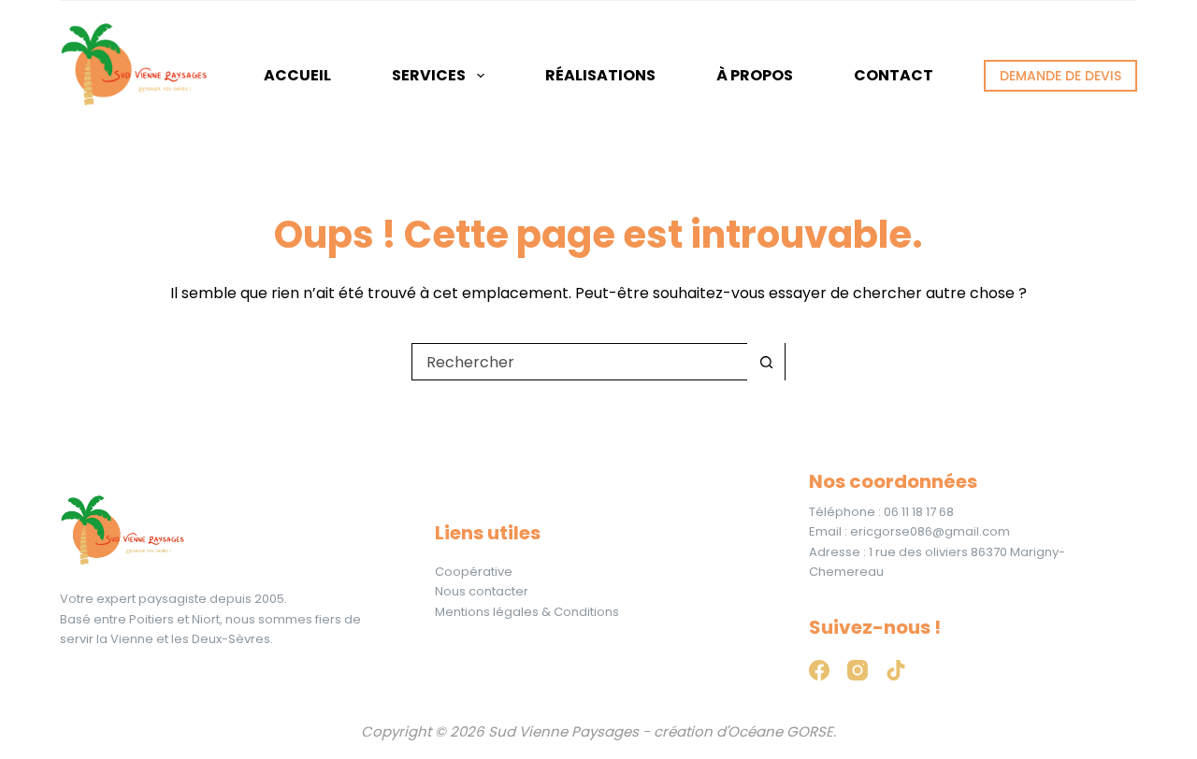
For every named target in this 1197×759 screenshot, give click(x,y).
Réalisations (600, 75)
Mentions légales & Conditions (527, 612)
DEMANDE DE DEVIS (1060, 75)
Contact (893, 75)
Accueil (297, 75)
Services (429, 75)
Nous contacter (481, 591)
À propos (754, 75)
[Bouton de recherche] (766, 361)
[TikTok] (896, 670)
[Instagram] (857, 670)
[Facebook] (819, 670)
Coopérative (473, 571)
